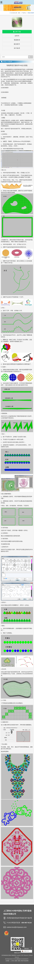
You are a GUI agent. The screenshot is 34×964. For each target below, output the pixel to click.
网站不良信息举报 (24, 960)
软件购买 (17, 48)
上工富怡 (12, 960)
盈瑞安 (19, 960)
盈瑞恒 (16, 960)
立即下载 (18, 31)
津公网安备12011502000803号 (21, 958)
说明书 (17, 36)
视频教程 (17, 40)
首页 (19, 12)
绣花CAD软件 (31, 12)
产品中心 (24, 12)
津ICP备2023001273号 (10, 958)
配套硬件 (17, 44)
